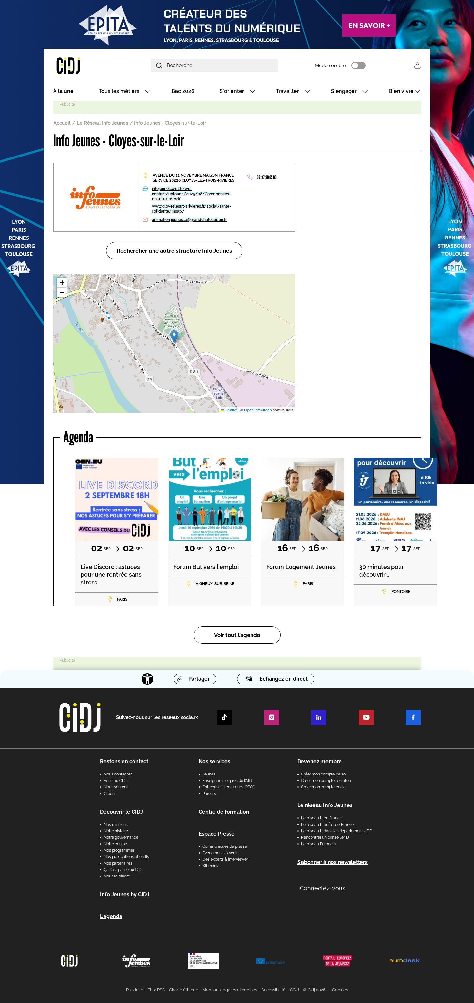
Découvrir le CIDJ (121, 812)
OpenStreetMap (258, 409)
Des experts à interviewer (225, 859)
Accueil (62, 123)
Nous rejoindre (117, 876)
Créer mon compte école (323, 787)
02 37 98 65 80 (267, 177)
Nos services (214, 761)
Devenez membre (319, 761)
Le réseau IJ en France (321, 818)
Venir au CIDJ (116, 780)
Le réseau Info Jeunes (324, 805)
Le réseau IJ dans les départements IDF (336, 831)
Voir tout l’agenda (237, 635)
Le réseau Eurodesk (318, 844)
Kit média (211, 866)
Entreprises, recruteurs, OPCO (228, 787)
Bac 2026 (183, 91)
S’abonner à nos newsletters (332, 862)
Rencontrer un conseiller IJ (325, 837)
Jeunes (208, 774)
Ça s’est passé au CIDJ (123, 869)
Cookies (340, 990)
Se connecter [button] (417, 65)
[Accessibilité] (147, 679)
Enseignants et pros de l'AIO (227, 780)
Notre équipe (115, 844)
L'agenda (111, 916)
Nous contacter (118, 774)
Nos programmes (119, 850)
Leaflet (230, 409)
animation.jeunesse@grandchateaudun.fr (189, 220)
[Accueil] (83, 65)
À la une (63, 91)
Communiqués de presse (224, 846)
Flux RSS (156, 990)
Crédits (110, 793)
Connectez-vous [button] (322, 888)
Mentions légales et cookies (229, 990)
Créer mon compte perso (323, 774)
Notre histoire (116, 831)
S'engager (344, 91)
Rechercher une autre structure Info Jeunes (174, 251)
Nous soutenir (116, 787)
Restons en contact (124, 761)
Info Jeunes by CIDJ (124, 894)
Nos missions (116, 824)
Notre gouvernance (121, 837)
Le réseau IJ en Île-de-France (327, 824)
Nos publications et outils (126, 857)
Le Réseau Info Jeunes (102, 123)
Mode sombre (330, 65)
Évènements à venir (220, 853)
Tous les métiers (119, 91)
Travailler (287, 91)
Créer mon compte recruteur (326, 780)
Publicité (134, 990)
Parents (209, 793)
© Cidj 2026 (314, 990)
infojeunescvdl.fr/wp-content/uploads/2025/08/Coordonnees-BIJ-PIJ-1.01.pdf (191, 194)
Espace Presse (217, 834)
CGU (294, 990)
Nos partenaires (118, 863)
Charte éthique (183, 990)
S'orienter (232, 91)
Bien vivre (401, 91)
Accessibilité (273, 990)
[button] (174, 336)
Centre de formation (224, 812)
